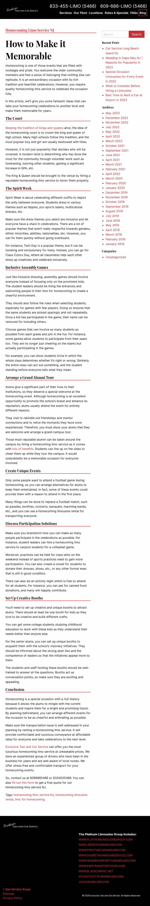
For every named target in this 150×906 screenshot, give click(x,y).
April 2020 (113, 174)
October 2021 (115, 146)
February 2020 (116, 183)
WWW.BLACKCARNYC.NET (96, 871)
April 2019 (113, 230)
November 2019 (117, 197)
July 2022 (112, 127)
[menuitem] (65, 12)
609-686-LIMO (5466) (123, 6)
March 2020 (114, 178)
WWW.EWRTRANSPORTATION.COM (102, 866)
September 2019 (117, 206)
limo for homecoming (30, 799)
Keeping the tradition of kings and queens (34, 128)
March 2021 (114, 164)
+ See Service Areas (17, 889)
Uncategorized (116, 257)
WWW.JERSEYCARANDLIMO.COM (100, 844)
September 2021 (117, 150)
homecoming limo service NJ (34, 795)
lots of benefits (22, 449)
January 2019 (115, 244)
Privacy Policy (12, 898)
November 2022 (117, 122)
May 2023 (113, 113)
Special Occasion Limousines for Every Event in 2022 (124, 76)
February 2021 (115, 169)
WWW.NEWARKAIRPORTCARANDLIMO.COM (107, 860)
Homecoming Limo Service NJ (29, 30)
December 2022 (117, 118)
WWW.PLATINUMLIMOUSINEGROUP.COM (105, 839)
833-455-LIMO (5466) (73, 6)
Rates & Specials (116, 13)
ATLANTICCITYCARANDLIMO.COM (101, 876)
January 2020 (115, 188)
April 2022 (113, 136)
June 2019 (113, 220)
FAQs (134, 13)
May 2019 (112, 225)
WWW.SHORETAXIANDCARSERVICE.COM (105, 855)
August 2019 (114, 211)
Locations (96, 13)
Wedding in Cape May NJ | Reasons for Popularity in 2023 (124, 62)
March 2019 (114, 234)
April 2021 (113, 160)
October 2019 (115, 202)
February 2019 (115, 239)
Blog (143, 13)
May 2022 (113, 131)
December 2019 (117, 192)
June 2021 (113, 155)
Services (65, 13)
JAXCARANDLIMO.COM (94, 882)
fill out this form (23, 782)
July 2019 (112, 216)
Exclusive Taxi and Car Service (26, 747)
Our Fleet (80, 13)
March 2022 (114, 141)
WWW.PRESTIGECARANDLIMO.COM (102, 850)
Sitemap (8, 893)
